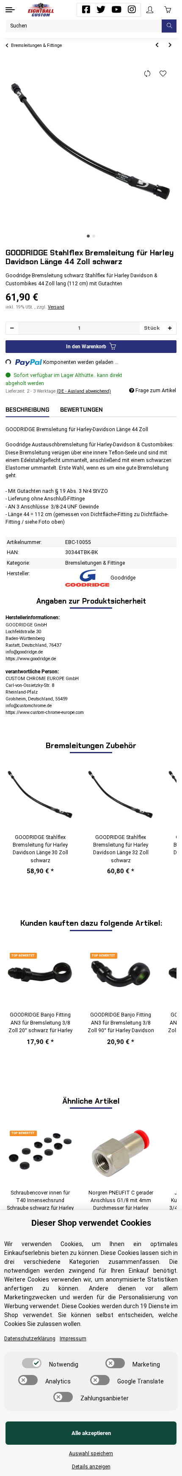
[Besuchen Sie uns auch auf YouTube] (116, 9)
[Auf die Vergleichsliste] (147, 74)
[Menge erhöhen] (169, 328)
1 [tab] (88, 236)
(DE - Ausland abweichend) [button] (84, 391)
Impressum (73, 1339)
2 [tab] (93, 236)
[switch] (31, 1363)
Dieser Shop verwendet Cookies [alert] (91, 1223)
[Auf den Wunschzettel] (163, 74)
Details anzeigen (91, 1467)
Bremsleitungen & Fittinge (95, 563)
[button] (150, 10)
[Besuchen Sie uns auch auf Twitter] (101, 9)
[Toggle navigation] (10, 9)
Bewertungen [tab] (81, 409)
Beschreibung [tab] (27, 409)
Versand (56, 307)
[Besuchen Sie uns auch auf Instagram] (131, 9)
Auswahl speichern (91, 1454)
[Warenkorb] (167, 9)
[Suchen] (169, 26)
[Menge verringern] (12, 328)
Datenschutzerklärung (29, 1339)
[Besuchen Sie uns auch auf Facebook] (86, 9)
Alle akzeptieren (91, 1433)
